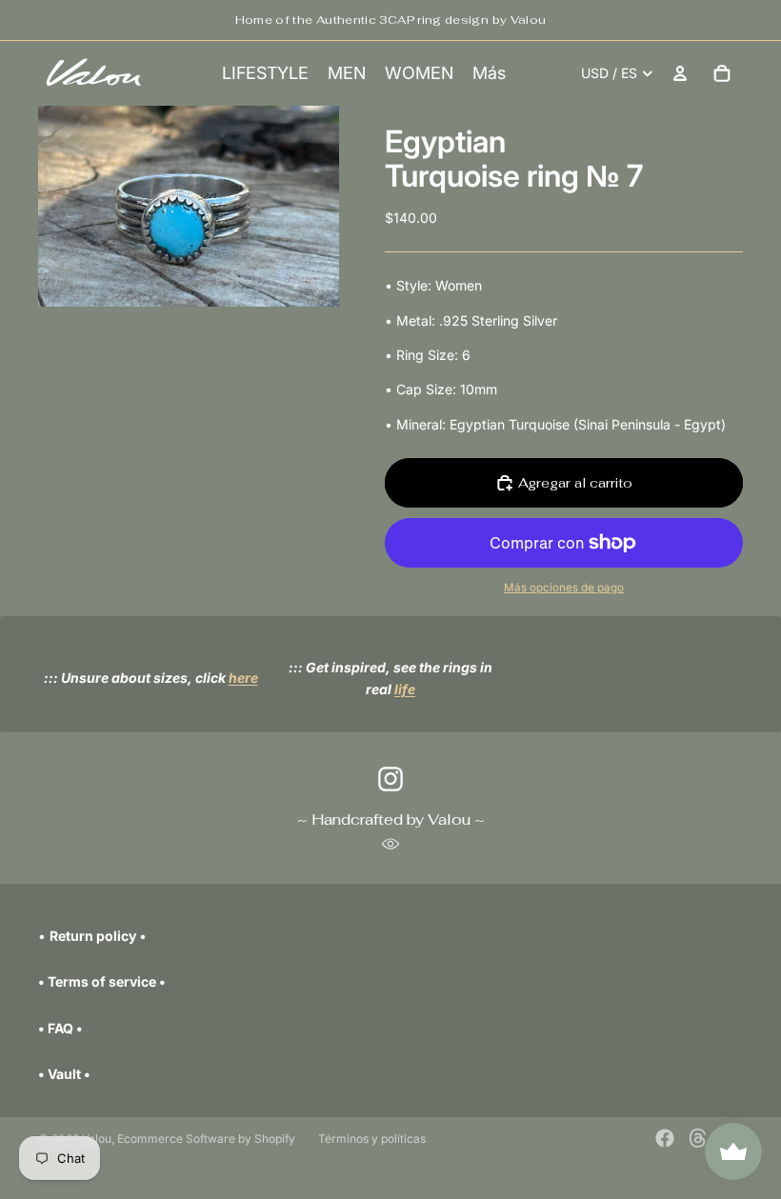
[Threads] (698, 1138)
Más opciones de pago (564, 587)
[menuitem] (489, 74)
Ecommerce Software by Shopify (206, 1138)
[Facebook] (664, 1138)
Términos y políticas (372, 1138)
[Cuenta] (680, 73)
